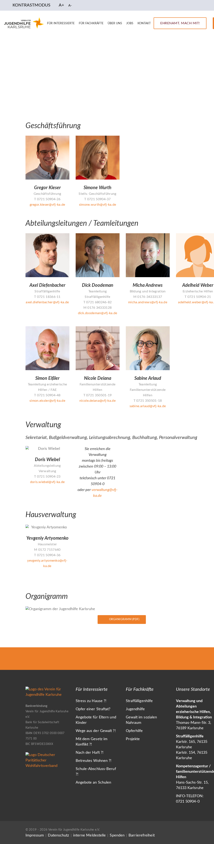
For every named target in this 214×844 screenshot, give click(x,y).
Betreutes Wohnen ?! (94, 761)
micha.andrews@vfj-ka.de (147, 302)
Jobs (129, 23)
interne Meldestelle (89, 835)
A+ (61, 5)
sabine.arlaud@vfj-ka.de (148, 406)
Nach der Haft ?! (90, 753)
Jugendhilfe (135, 709)
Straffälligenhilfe (139, 701)
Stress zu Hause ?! (91, 701)
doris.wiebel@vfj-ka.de (47, 482)
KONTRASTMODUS (31, 5)
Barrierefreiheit (142, 835)
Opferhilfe (134, 731)
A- (70, 5)
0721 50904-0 (188, 801)
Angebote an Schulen (93, 782)
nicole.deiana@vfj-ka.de (97, 400)
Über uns (115, 23)
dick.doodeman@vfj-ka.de (97, 313)
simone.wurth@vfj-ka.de (97, 204)
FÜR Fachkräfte (91, 23)
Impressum (34, 835)
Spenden (117, 835)
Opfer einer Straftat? (93, 709)
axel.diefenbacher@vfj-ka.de (47, 302)
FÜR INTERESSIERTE (61, 23)
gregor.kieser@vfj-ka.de (47, 204)
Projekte (133, 739)
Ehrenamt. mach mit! (180, 23)
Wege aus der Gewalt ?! (96, 731)
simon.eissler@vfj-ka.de (47, 400)
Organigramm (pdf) (124, 619)
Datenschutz (58, 835)
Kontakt (144, 23)
